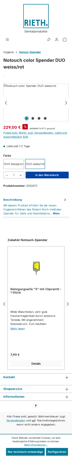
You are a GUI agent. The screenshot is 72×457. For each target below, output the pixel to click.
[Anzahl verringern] (6, 175)
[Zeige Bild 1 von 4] (26, 118)
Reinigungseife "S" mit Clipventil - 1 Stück (35, 291)
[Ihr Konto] (57, 39)
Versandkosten (15, 420)
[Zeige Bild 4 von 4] (45, 118)
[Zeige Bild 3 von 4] (39, 118)
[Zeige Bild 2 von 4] (32, 118)
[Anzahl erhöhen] (20, 175)
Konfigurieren (57, 451)
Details (36, 363)
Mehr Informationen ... (36, 444)
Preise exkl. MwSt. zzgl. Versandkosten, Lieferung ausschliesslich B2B (35, 134)
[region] (36, 102)
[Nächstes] (66, 102)
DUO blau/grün (13, 164)
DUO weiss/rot (35, 164)
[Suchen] (49, 39)
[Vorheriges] (5, 102)
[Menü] (7, 39)
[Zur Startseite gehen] (36, 18)
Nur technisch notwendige (25, 451)
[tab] (35, 206)
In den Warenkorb (47, 175)
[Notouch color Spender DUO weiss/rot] (36, 102)
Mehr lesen (17, 328)
